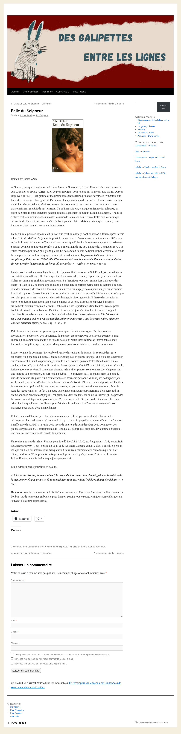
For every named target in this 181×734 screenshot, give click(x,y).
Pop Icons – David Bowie (148, 135)
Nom (14, 620)
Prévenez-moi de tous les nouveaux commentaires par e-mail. (43, 658)
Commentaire (18, 580)
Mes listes (47, 91)
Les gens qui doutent (146, 126)
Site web (15, 643)
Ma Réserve (15, 706)
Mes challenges (30, 91)
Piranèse (141, 129)
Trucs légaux (79, 91)
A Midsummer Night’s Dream (109, 103)
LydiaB (138, 167)
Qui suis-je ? (62, 91)
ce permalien (99, 546)
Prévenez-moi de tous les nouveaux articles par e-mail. (40, 663)
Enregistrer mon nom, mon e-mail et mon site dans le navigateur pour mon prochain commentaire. (62, 654)
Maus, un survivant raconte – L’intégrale (31, 103)
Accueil (15, 91)
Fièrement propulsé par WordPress (153, 722)
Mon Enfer (14, 716)
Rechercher (163, 107)
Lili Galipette (42, 115)
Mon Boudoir (16, 713)
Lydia (137, 151)
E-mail (15, 631)
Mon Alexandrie (47, 546)
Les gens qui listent (146, 132)
